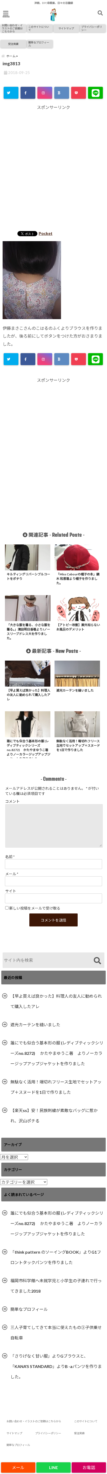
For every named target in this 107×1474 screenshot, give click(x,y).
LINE (53, 1467)
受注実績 (13, 43)
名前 (10, 856)
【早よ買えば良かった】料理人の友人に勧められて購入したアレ (56, 1001)
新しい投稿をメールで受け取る (34, 908)
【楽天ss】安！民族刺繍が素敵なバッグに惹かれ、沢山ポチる (54, 1115)
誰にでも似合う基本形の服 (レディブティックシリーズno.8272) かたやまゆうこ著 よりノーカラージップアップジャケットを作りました (56, 1053)
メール (11, 874)
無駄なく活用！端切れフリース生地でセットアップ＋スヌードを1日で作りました (56, 1087)
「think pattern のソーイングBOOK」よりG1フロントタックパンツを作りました (55, 1257)
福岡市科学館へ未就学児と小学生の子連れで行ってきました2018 (56, 1285)
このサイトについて (38, 28)
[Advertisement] (53, 168)
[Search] (97, 961)
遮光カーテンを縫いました (35, 1024)
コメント (12, 801)
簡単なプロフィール (38, 44)
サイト (10, 891)
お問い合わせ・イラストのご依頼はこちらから (12, 28)
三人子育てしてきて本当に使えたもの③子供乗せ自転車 (56, 1332)
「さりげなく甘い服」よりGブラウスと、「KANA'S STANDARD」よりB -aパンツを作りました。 (56, 1366)
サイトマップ (66, 28)
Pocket (45, 233)
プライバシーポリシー (91, 28)
